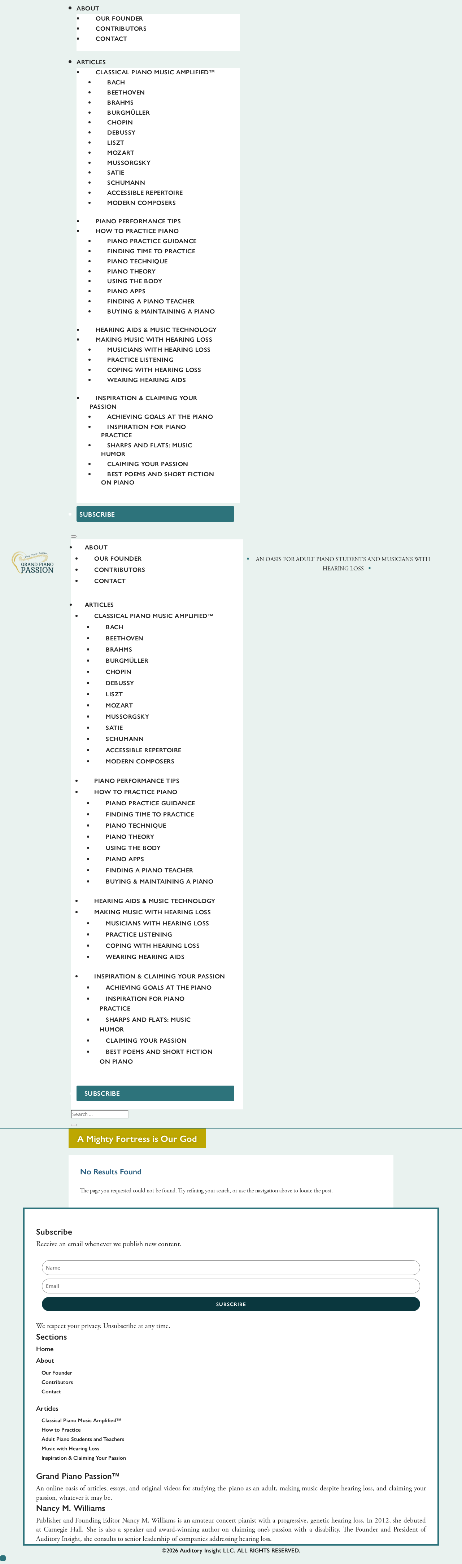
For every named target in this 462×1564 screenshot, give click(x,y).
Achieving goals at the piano (160, 416)
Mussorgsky (129, 162)
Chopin (120, 122)
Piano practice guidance (152, 240)
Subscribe (97, 513)
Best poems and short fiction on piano (157, 478)
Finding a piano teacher (151, 301)
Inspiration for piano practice (143, 430)
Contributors (121, 28)
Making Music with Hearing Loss (154, 339)
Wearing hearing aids (146, 379)
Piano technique (137, 261)
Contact (111, 38)
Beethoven (126, 92)
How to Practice (61, 1429)
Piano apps (126, 290)
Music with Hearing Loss (70, 1448)
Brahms (120, 102)
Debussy (121, 132)
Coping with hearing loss (154, 369)
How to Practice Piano (137, 230)
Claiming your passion (147, 463)
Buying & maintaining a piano (161, 311)
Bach (116, 82)
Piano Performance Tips (138, 220)
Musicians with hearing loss (159, 349)
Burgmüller (128, 112)
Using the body (134, 280)
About (88, 8)
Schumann (126, 182)
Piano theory (131, 271)
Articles (91, 61)
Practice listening (140, 359)
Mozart (120, 152)
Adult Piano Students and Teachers (83, 1438)
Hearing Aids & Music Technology (156, 329)
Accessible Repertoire (145, 192)
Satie (116, 172)
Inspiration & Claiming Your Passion (159, 976)
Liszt (116, 142)
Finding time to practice (151, 250)
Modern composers (141, 202)
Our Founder (119, 18)
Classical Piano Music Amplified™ (155, 71)
